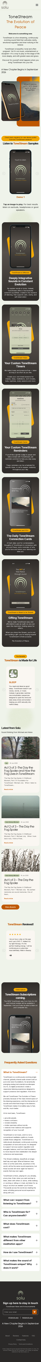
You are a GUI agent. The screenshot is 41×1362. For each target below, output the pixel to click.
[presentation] (3, 174)
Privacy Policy (12, 1344)
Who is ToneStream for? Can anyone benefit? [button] (16, 1214)
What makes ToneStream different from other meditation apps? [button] (17, 1240)
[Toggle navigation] (37, 4)
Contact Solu (21, 1340)
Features (25, 1336)
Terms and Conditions (26, 1344)
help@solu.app (27, 1318)
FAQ (33, 1336)
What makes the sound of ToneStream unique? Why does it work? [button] (17, 1264)
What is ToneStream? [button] (15, 1072)
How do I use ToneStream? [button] (18, 1252)
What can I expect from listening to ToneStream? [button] (17, 1202)
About (7, 1336)
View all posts (10, 907)
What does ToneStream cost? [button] (16, 1225)
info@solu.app (13, 1318)
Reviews (16, 1336)
